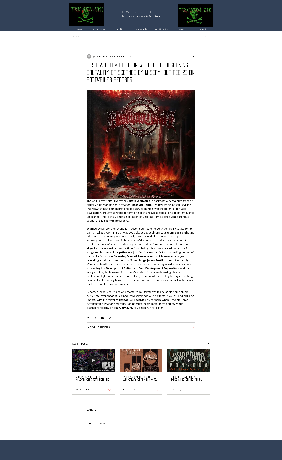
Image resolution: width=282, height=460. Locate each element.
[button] (206, 36)
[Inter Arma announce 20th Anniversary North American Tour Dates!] (141, 360)
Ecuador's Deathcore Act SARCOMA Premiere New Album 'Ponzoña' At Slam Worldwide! (186, 378)
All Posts (75, 36)
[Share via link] (109, 317)
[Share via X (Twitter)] (95, 317)
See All (206, 343)
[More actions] (193, 56)
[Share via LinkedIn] (102, 317)
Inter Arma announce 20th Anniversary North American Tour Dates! (141, 378)
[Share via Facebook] (88, 317)
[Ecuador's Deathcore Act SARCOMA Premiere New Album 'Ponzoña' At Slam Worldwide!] (188, 360)
